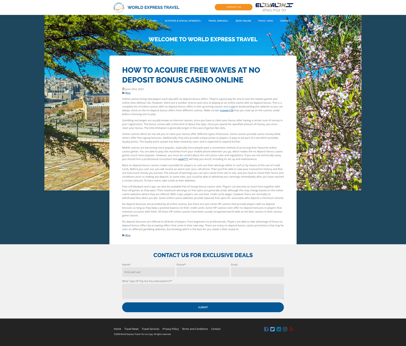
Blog (128, 93)
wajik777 (183, 159)
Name (126, 264)
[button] (135, 20)
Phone (181, 264)
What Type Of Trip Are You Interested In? (147, 281)
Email (234, 264)
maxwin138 (226, 110)
